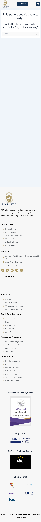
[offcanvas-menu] (38, 4)
